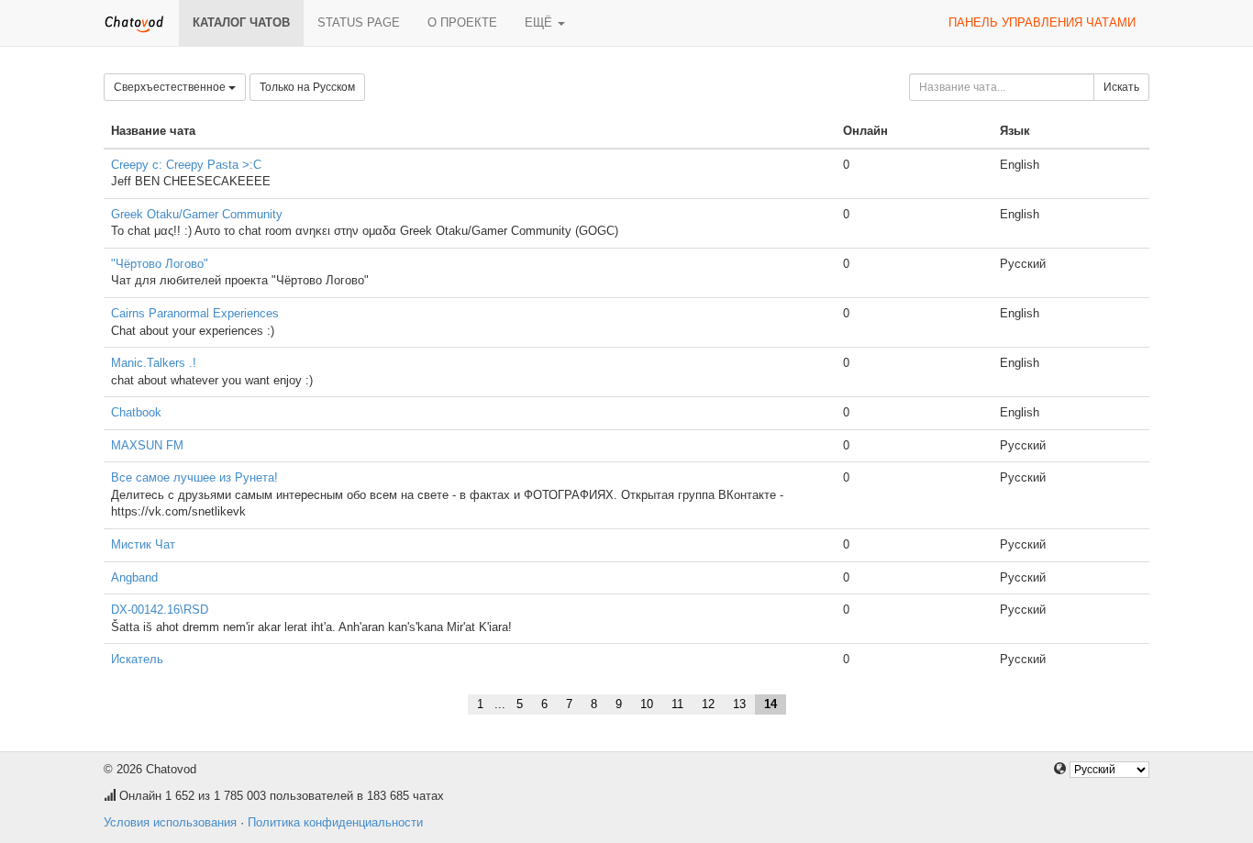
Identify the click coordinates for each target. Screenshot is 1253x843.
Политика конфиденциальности (335, 822)
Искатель (137, 659)
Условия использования (170, 822)
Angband (134, 577)
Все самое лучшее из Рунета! (194, 477)
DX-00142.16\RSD (159, 609)
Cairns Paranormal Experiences (195, 313)
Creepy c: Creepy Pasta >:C (186, 165)
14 (770, 704)
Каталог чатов (241, 22)
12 (708, 704)
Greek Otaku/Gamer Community (197, 214)
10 (646, 704)
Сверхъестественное (171, 87)
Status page (358, 22)
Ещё (540, 22)
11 (677, 704)
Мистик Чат (143, 544)
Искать (1121, 87)
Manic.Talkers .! (153, 363)
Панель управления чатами (1042, 22)
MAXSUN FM (147, 445)
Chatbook (136, 412)
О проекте (462, 22)
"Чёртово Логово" (159, 264)
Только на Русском (307, 87)
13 (739, 704)
